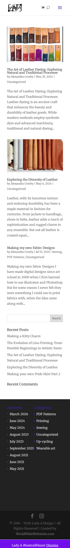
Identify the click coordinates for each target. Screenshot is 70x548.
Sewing (57, 252)
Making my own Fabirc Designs (31, 248)
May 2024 (17, 428)
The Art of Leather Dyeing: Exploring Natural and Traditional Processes (34, 70)
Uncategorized (16, 82)
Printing (42, 421)
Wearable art (45, 448)
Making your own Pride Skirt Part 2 (33, 374)
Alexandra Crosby (22, 76)
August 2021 (19, 455)
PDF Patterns (15, 257)
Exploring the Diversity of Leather (32, 179)
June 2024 (17, 421)
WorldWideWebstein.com (35, 534)
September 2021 (22, 448)
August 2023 (19, 434)
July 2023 (17, 441)
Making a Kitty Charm (24, 336)
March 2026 (19, 414)
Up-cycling (44, 441)
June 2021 (17, 462)
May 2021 (17, 469)
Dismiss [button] (52, 545)
